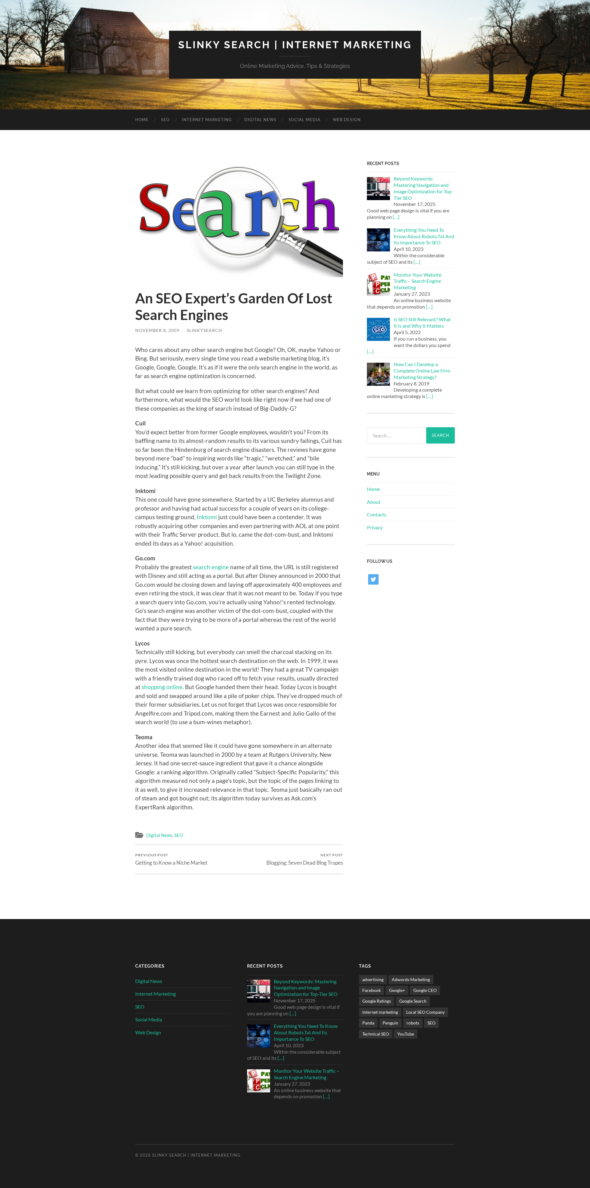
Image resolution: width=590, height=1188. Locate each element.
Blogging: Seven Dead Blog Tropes (304, 859)
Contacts (376, 514)
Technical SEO (375, 1033)
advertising (373, 979)
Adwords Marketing (411, 979)
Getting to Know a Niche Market (171, 859)
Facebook (371, 990)
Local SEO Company (425, 1012)
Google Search (413, 1001)
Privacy (375, 527)
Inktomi (207, 516)
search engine (211, 566)
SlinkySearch (204, 330)
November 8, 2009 (157, 330)
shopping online (162, 686)
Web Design (347, 119)
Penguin (390, 1022)
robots (413, 1022)
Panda (368, 1022)
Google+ (397, 990)
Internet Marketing (207, 119)
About (373, 502)
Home (142, 119)
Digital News (260, 119)
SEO (165, 119)
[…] (396, 217)
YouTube (405, 1033)
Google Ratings (376, 1001)
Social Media (305, 119)
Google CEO (425, 990)
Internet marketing (380, 1012)
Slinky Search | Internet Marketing (295, 44)
